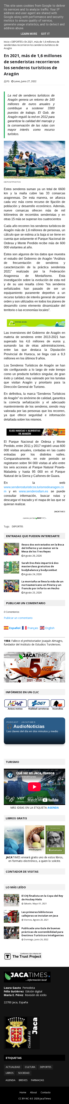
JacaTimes (45, 1098)
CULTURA (30, 1067)
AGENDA (53, 807)
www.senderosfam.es (35, 491)
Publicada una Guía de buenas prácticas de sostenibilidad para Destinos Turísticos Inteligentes (42, 931)
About (33, 1092)
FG (8, 81)
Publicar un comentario (18, 618)
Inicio (7, 41)
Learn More (29, 33)
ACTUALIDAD (13, 1067)
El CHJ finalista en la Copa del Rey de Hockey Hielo (42, 897)
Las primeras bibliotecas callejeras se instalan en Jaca (39, 913)
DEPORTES (17, 41)
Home (23, 1092)
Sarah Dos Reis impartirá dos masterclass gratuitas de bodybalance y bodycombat (39, 566)
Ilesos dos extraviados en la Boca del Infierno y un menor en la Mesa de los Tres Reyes (42, 548)
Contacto (46, 1092)
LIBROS (9, 1073)
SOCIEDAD (24, 1073)
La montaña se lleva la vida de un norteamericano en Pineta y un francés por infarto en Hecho (42, 585)
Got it (45, 33)
